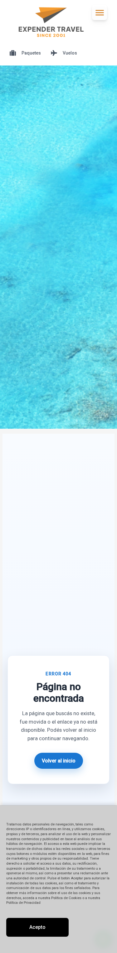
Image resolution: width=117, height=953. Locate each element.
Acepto (37, 927)
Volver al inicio (59, 761)
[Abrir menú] (99, 12)
